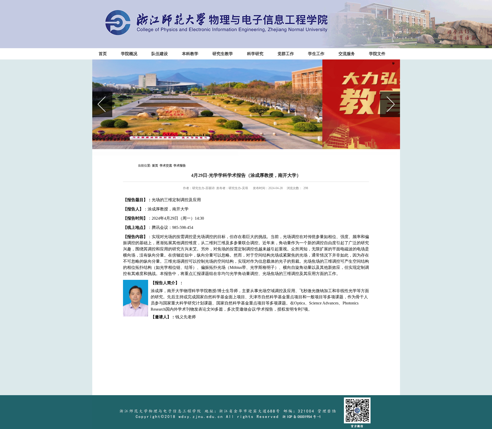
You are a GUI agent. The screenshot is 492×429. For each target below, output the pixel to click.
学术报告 (179, 165)
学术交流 (166, 165)
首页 (155, 165)
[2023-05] (246, 104)
